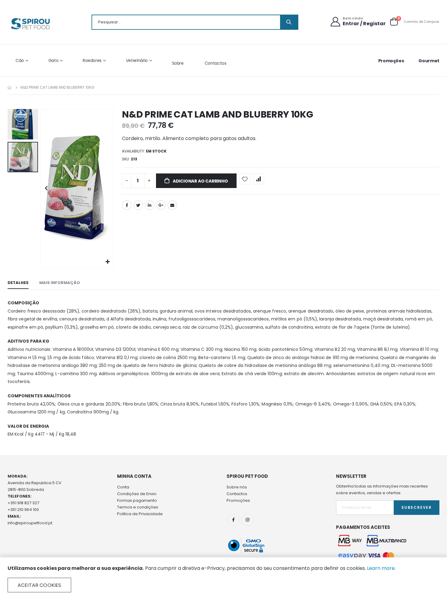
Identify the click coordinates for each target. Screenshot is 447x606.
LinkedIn (149, 205)
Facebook (127, 205)
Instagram (247, 520)
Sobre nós (237, 487)
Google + (161, 205)
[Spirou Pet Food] (30, 23)
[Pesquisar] (289, 22)
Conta (123, 487)
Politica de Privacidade (140, 514)
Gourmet (428, 61)
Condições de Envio (137, 494)
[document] (223, 578)
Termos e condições (137, 507)
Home (10, 87)
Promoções (391, 61)
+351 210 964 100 (23, 509)
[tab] (18, 283)
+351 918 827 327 (23, 503)
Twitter (138, 205)
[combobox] (195, 22)
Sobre (178, 63)
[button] (107, 262)
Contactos (216, 63)
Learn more (381, 568)
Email (172, 205)
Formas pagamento (137, 500)
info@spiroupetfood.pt (30, 523)
